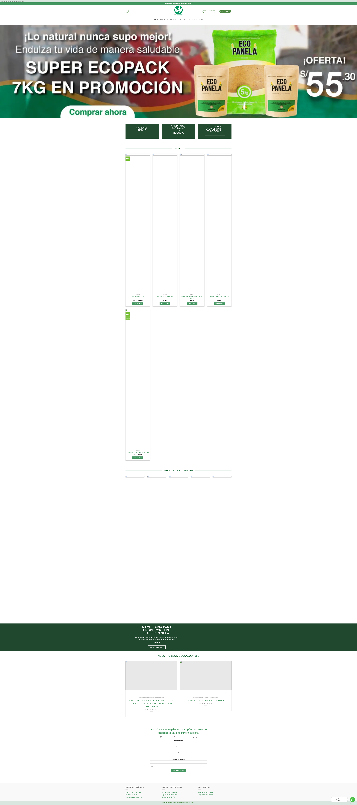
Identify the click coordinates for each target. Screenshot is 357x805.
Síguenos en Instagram (169, 795)
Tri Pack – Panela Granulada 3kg (219, 296)
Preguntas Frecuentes (205, 795)
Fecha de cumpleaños (178, 759)
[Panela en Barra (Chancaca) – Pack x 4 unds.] (192, 223)
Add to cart (138, 303)
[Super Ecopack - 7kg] (138, 223)
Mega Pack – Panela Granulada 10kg (138, 452)
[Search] (127, 11)
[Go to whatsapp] (352, 799)
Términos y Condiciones (134, 797)
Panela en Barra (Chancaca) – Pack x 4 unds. (192, 297)
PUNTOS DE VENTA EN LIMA (176, 19)
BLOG (201, 19)
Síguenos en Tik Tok (168, 797)
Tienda (162, 19)
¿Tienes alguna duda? (205, 792)
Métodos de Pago (131, 795)
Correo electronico (178, 740)
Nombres (178, 747)
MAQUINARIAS (192, 19)
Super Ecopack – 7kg (137, 296)
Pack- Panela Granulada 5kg (164, 296)
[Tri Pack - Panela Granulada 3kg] (219, 223)
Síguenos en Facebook (169, 792)
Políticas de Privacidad (133, 792)
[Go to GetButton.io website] (353, 803)
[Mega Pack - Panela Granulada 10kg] (138, 379)
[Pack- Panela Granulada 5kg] (165, 223)
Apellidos (178, 753)
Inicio (156, 19)
